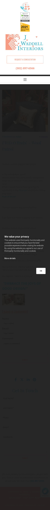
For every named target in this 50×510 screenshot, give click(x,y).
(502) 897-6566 (25, 68)
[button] (25, 59)
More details (10, 258)
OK (41, 271)
